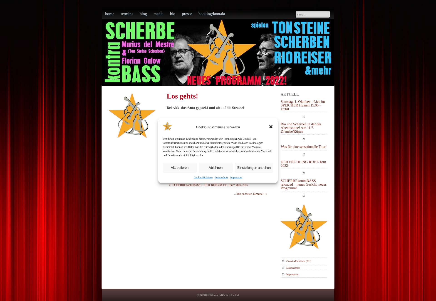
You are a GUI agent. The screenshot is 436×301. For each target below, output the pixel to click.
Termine (127, 13)
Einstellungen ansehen (254, 167)
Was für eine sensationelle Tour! (304, 147)
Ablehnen (216, 167)
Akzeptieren (179, 167)
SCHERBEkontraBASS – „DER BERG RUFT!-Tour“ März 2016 (208, 185)
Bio (172, 13)
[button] (271, 126)
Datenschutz (221, 177)
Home (109, 13)
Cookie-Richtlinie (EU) (298, 261)
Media (159, 13)
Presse (187, 13)
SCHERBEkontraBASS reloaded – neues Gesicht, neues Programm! (304, 184)
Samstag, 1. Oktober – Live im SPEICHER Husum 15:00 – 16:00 (303, 105)
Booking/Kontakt (211, 13)
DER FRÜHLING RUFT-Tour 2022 (303, 163)
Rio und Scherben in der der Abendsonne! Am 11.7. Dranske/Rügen (301, 127)
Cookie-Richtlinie (203, 177)
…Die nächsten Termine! (250, 194)
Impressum (236, 177)
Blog (143, 13)
